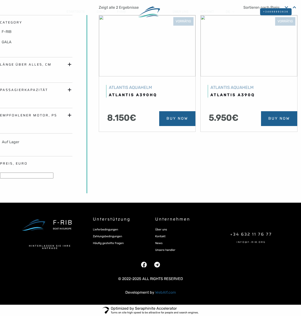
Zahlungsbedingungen (107, 236)
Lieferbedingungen (105, 229)
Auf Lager (10, 142)
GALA (101, 12)
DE (228, 12)
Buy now (177, 118)
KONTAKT (207, 12)
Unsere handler (165, 250)
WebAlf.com (165, 292)
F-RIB (121, 12)
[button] (50, 247)
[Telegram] (157, 265)
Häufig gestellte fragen (108, 243)
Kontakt (160, 236)
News (158, 243)
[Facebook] (144, 265)
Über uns (181, 12)
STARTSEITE (75, 12)
